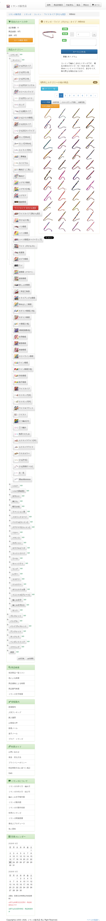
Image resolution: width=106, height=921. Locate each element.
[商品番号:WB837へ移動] (90, 175)
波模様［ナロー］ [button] (25, 271)
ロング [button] (21, 104)
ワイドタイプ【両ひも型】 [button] (29, 213)
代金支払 (69, 5)
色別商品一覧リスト (17, 672)
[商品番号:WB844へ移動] (48, 165)
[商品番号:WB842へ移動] (76, 165)
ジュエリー (16, 584)
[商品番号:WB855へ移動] (62, 144)
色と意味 (12, 828)
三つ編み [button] (22, 427)
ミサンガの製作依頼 (17, 807)
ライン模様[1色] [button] (25, 369)
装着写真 (81, 102)
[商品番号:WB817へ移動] (62, 226)
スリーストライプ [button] (25, 91)
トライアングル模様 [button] (26, 297)
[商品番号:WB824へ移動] (90, 206)
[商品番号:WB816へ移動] (76, 226)
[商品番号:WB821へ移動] (76, 216)
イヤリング (14, 647)
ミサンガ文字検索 (16, 694)
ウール (15, 558)
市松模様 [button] (22, 375)
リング (15, 568)
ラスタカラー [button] (24, 453)
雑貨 (12, 652)
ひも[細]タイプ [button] (24, 111)
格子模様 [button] (22, 382)
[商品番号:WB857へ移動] (90, 134)
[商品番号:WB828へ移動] (48, 206)
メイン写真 (46, 102)
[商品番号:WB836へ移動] (48, 185)
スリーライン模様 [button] (25, 356)
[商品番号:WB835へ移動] (62, 185)
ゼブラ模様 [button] (23, 258)
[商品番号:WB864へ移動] (48, 123)
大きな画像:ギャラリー (50, 106)
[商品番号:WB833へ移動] (90, 185)
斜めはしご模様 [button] (25, 304)
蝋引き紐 (16, 506)
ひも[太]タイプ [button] (24, 124)
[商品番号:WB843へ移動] (62, 165)
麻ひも (15, 501)
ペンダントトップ (17, 641)
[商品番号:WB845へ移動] (90, 154)
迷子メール (13, 733)
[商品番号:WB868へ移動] (62, 113)
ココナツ (16, 579)
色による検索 (14, 678)
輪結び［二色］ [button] (25, 169)
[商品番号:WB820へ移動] (90, 216)
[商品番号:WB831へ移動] (62, 195)
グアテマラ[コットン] (21, 527)
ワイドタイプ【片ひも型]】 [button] (25, 208)
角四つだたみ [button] (24, 433)
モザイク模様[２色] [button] (26, 310)
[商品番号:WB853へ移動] (76, 144)
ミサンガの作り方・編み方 (19, 786)
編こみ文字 (16, 599)
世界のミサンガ (15, 812)
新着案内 (12, 707)
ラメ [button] (20, 265)
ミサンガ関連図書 (16, 818)
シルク (15, 485)
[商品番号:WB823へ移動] (48, 216)
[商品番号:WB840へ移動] (48, 175)
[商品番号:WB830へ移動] (76, 195)
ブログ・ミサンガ (16, 738)
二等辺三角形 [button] (24, 291)
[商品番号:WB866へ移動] (76, 113)
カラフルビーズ (18, 548)
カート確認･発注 (21, 40)
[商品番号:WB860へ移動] (48, 134)
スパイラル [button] (23, 163)
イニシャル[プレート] (21, 594)
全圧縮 (22, 658)
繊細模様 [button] (22, 201)
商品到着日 (58, 5)
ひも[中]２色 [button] (23, 78)
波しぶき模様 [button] (24, 284)
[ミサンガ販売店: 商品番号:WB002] (49, 34)
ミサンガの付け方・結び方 (19, 791)
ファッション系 (18, 511)
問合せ (86, 5)
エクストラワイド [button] (25, 446)
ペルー (15, 532)
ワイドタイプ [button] (24, 388)
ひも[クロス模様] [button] (25, 117)
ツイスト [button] (22, 414)
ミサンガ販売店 (18, 6)
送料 (49, 5)
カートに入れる (79, 51)
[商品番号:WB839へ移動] (62, 175)
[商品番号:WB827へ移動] (62, 206)
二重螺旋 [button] (22, 156)
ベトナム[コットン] (20, 522)
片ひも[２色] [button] (23, 220)
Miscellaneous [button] (24, 479)
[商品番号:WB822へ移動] (62, 216)
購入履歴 (12, 717)
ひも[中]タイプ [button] (24, 65)
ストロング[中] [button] (24, 401)
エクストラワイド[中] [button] (27, 440)
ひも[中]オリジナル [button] (26, 85)
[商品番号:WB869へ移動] (48, 113)
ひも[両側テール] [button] (25, 466)
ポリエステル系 (18, 589)
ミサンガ (27, 14)
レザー (15, 574)
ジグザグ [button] (22, 195)
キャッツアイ (17, 563)
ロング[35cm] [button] (24, 137)
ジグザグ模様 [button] (24, 182)
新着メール (13, 728)
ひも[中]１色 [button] (23, 72)
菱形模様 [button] (22, 343)
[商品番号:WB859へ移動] (62, 134)
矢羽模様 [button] (22, 336)
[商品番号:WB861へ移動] (90, 123)
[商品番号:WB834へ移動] (76, 185)
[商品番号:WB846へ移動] (76, 154)
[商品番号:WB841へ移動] (90, 165)
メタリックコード (19, 516)
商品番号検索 (14, 688)
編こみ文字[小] (18, 605)
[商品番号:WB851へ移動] (90, 144)
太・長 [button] (21, 472)
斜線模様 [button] (22, 349)
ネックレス (14, 636)
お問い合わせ (14, 752)
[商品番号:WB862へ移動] (76, 123)
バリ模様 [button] (22, 226)
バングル (14, 621)
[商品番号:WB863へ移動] (62, 123)
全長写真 (56, 102)
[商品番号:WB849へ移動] (62, 154)
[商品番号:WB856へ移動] (48, 144)
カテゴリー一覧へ (50, 89)
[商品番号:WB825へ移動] (76, 206)
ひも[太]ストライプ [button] (26, 130)
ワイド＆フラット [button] (25, 408)
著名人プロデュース (17, 823)
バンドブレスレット (18, 626)
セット (15, 610)
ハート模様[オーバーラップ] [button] (30, 239)
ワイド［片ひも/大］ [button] (27, 246)
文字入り (16, 496)
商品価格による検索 (17, 683)
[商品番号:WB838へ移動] (76, 175)
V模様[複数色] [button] (24, 330)
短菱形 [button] (21, 252)
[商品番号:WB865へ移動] (90, 113)
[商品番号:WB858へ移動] (76, 134)
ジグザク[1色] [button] (24, 188)
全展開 (31, 658)
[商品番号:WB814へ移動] (90, 226)
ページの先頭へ (93, 919)
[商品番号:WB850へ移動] (48, 154)
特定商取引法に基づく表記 (19, 767)
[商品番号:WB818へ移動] (48, 226)
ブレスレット (15, 615)
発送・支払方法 (15, 757)
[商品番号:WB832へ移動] (48, 195)
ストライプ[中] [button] (24, 150)
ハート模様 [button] (23, 233)
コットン (37, 14)
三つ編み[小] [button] (23, 421)
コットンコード (18, 553)
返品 (78, 5)
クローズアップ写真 (69, 102)
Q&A (10, 773)
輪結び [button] (21, 176)
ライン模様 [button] (23, 362)
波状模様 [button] (22, 278)
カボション (16, 542)
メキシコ (16, 537)
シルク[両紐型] (18, 491)
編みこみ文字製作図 (17, 797)
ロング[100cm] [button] (24, 143)
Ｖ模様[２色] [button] (23, 323)
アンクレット (15, 631)
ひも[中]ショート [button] (25, 98)
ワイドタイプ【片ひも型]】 (55, 14)
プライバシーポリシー (18, 762)
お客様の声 (13, 722)
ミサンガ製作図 (15, 802)
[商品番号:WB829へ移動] (90, 195)
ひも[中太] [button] (22, 459)
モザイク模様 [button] (24, 317)
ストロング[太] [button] (24, 395)
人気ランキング (15, 712)
